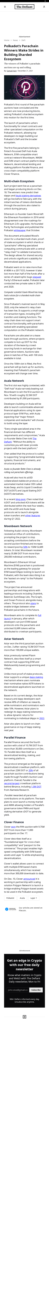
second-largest (11, 783)
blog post (20, 499)
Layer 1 (33, 898)
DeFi (23, 40)
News (15, 40)
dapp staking (36, 677)
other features (32, 515)
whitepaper (20, 230)
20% (31, 770)
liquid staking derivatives (28, 195)
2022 (41, 718)
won (13, 826)
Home (6, 40)
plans (33, 603)
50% (25, 546)
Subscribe (36, 990)
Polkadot (10, 898)
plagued (37, 276)
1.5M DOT (36, 786)
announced (29, 878)
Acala (22, 898)
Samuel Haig (11, 71)
